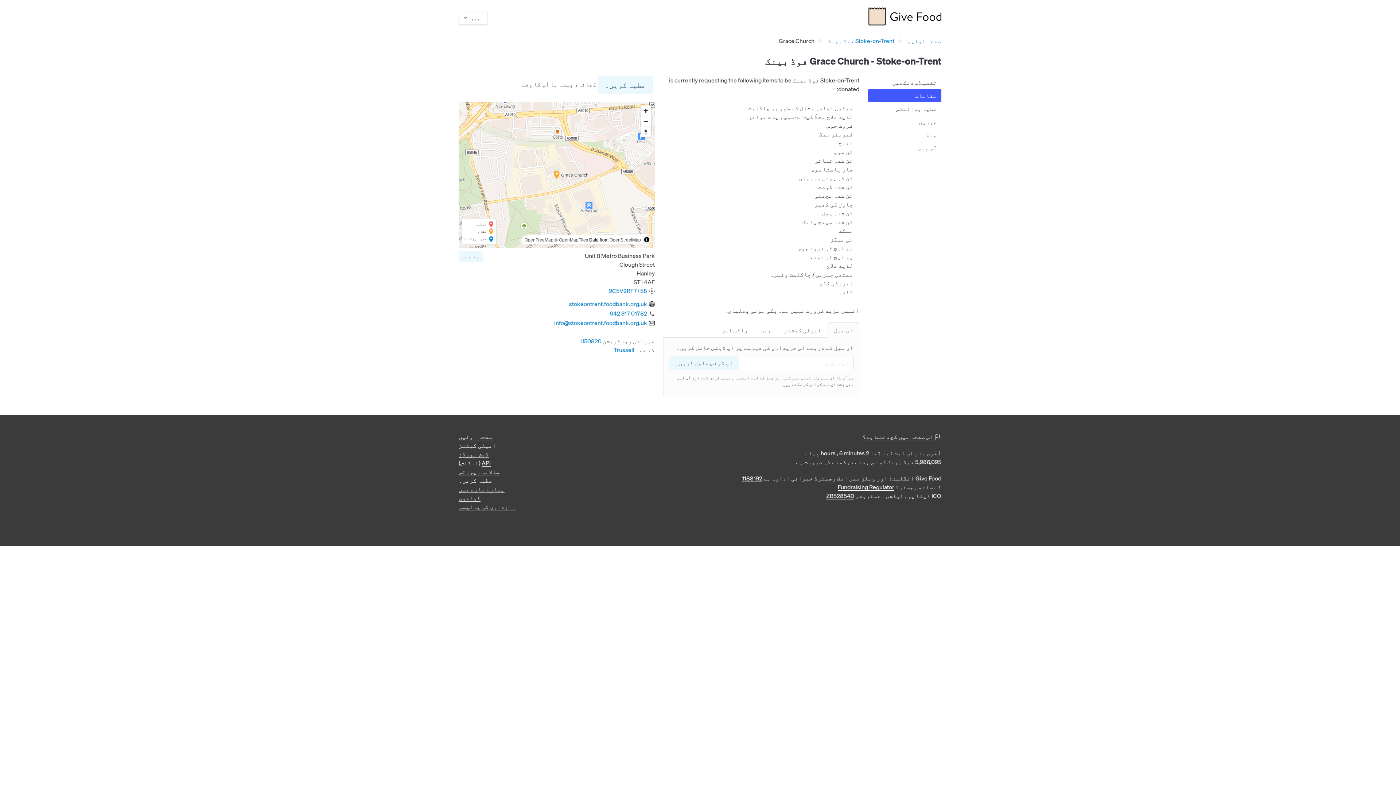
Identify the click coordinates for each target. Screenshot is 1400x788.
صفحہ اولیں (924, 41)
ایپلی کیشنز (477, 445)
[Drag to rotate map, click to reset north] (646, 132)
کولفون (470, 498)
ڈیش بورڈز (474, 454)
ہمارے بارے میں (482, 489)
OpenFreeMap (539, 239)
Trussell (624, 350)
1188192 (752, 478)
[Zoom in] (646, 110)
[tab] (843, 330)
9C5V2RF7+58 (628, 291)
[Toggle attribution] (646, 239)
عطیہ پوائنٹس (916, 109)
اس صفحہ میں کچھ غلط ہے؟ (898, 437)
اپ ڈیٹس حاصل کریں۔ (704, 363)
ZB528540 (840, 496)
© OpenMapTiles (571, 239)
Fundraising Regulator (866, 487)
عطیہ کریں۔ (625, 85)
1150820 (591, 341)
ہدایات (470, 256)
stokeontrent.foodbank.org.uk (608, 304)
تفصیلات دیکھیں (914, 82)
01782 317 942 (628, 313)
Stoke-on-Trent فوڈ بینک (861, 41)
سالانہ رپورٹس (479, 472)
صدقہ (929, 135)
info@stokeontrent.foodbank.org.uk (600, 323)
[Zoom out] (646, 121)
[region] (557, 175)
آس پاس (927, 148)
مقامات (926, 96)
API (486, 463)
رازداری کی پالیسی (487, 507)
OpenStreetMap (625, 239)
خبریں (928, 122)
